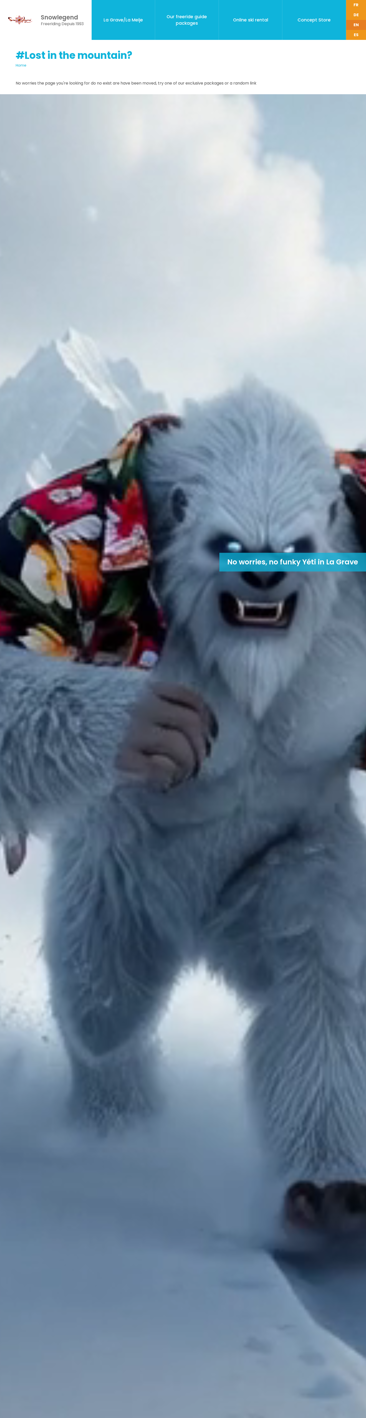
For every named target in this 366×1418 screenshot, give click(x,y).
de (356, 15)
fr (356, 5)
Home (21, 65)
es (356, 35)
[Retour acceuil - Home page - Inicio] (20, 19)
